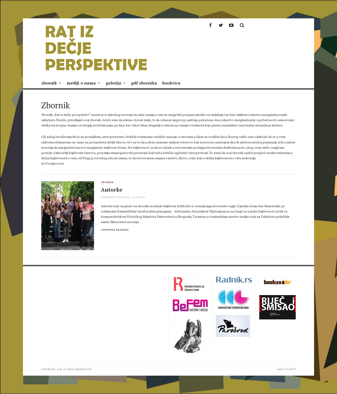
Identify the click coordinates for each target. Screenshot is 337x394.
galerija (113, 83)
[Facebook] (210, 25)
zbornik (49, 83)
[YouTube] (231, 25)
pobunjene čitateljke (115, 197)
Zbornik (107, 182)
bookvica (171, 83)
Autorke (111, 189)
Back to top (285, 369)
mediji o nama (81, 83)
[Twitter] (220, 25)
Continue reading (115, 229)
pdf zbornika (144, 83)
